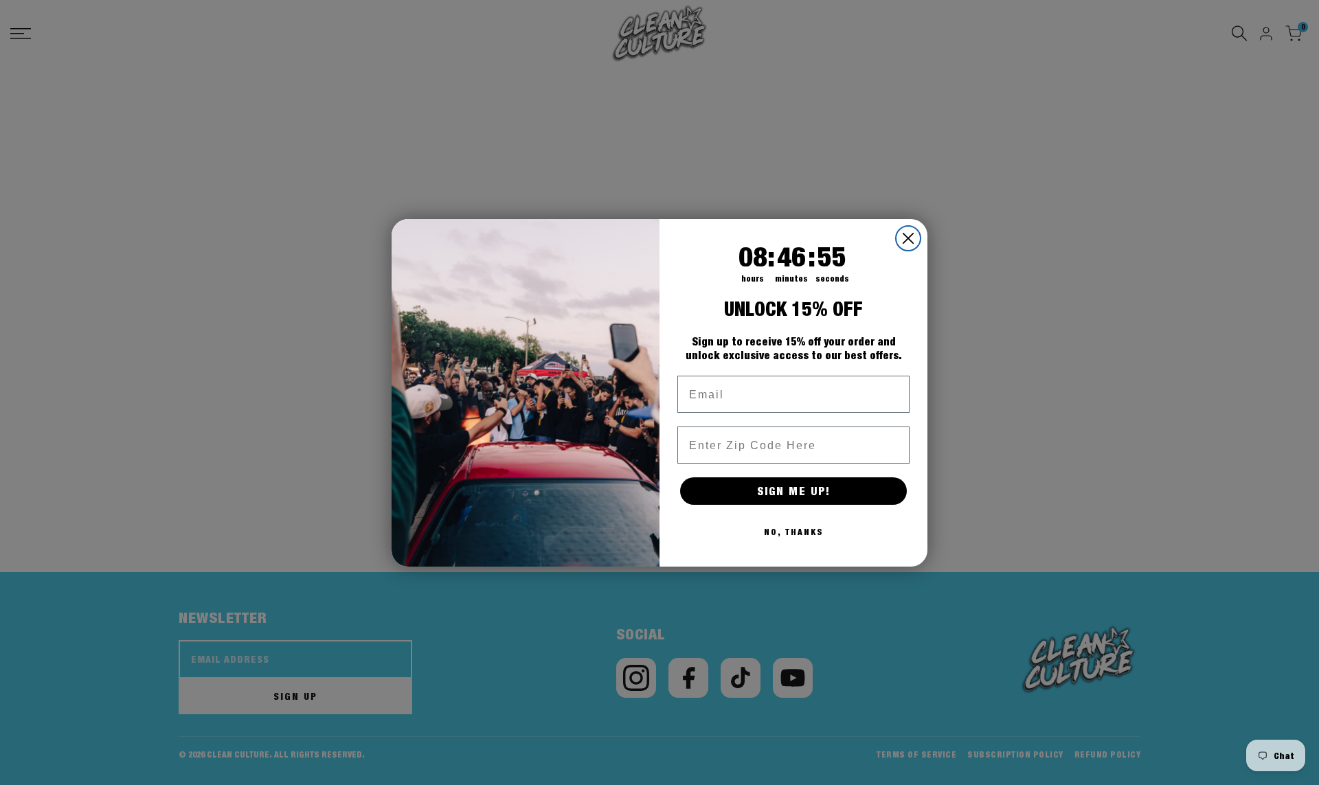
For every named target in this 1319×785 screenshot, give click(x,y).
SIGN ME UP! (794, 491)
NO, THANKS (794, 532)
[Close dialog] (908, 238)
